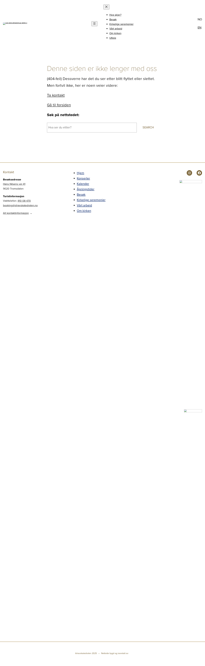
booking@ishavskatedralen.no (20, 205)
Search (148, 127)
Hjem (80, 173)
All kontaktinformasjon (16, 213)
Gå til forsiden (59, 105)
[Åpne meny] (94, 23)
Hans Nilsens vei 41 (14, 184)
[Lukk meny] (106, 6)
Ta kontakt (56, 95)
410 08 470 (24, 201)
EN (199, 27)
